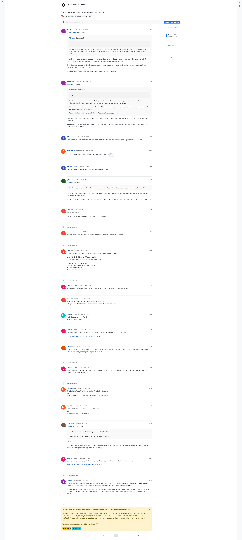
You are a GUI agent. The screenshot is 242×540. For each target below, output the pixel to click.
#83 (150, 458)
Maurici (69, 314)
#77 (151, 329)
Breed (69, 480)
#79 (150, 367)
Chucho (69, 30)
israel (69, 209)
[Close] (149, 509)
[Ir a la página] (128, 535)
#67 (150, 137)
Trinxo (69, 137)
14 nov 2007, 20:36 (85, 285)
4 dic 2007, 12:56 (85, 367)
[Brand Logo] (64, 4)
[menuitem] (239, 2)
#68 (150, 150)
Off (62, 16)
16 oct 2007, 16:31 (86, 81)
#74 (151, 285)
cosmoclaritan (71, 150)
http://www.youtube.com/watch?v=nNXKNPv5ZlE (84, 259)
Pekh (68, 423)
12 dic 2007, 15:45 (85, 388)
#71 (151, 209)
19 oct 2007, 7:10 (81, 180)
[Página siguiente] (143, 535)
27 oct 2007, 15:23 (83, 232)
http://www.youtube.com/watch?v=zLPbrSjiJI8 (83, 336)
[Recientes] (2, 2)
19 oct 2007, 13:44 (83, 209)
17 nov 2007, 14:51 (84, 314)
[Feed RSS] (94, 16)
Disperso (69, 285)
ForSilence (70, 81)
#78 (150, 346)
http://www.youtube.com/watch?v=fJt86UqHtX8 (84, 465)
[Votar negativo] (146, 75)
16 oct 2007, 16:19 (84, 30)
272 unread (171, 45)
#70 (150, 180)
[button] (2, 537)
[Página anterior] (99, 535)
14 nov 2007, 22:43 (84, 298)
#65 (150, 30)
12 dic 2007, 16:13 (82, 423)
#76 (150, 314)
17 (133, 535)
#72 (150, 232)
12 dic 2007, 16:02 (85, 406)
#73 (150, 250)
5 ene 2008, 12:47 (83, 480)
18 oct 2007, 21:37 (88, 150)
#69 (150, 166)
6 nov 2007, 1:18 (83, 250)
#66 (150, 81)
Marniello (70, 388)
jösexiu (69, 346)
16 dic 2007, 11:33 (85, 458)
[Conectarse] (239, 2)
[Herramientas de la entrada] (150, 75)
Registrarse (67, 528)
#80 (150, 388)
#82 (150, 423)
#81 (151, 406)
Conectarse (76, 528)
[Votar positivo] (139, 75)
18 (138, 535)
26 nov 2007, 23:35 (84, 346)
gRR (68, 180)
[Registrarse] (239, 6)
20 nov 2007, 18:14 (85, 329)
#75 (150, 298)
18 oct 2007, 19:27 (83, 137)
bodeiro (69, 250)
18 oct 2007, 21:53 (83, 166)
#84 (150, 480)
